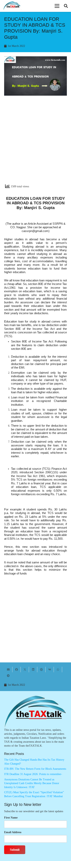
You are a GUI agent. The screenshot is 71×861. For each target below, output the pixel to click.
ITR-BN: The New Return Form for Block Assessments (35, 768)
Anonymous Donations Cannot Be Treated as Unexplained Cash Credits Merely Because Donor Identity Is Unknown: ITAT (31, 783)
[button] (57, 6)
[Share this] (16, 669)
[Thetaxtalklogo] (12, 6)
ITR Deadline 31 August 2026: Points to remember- (33, 774)
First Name (11, 817)
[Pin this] (41, 669)
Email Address (12, 832)
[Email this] (8, 669)
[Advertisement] (35, 143)
